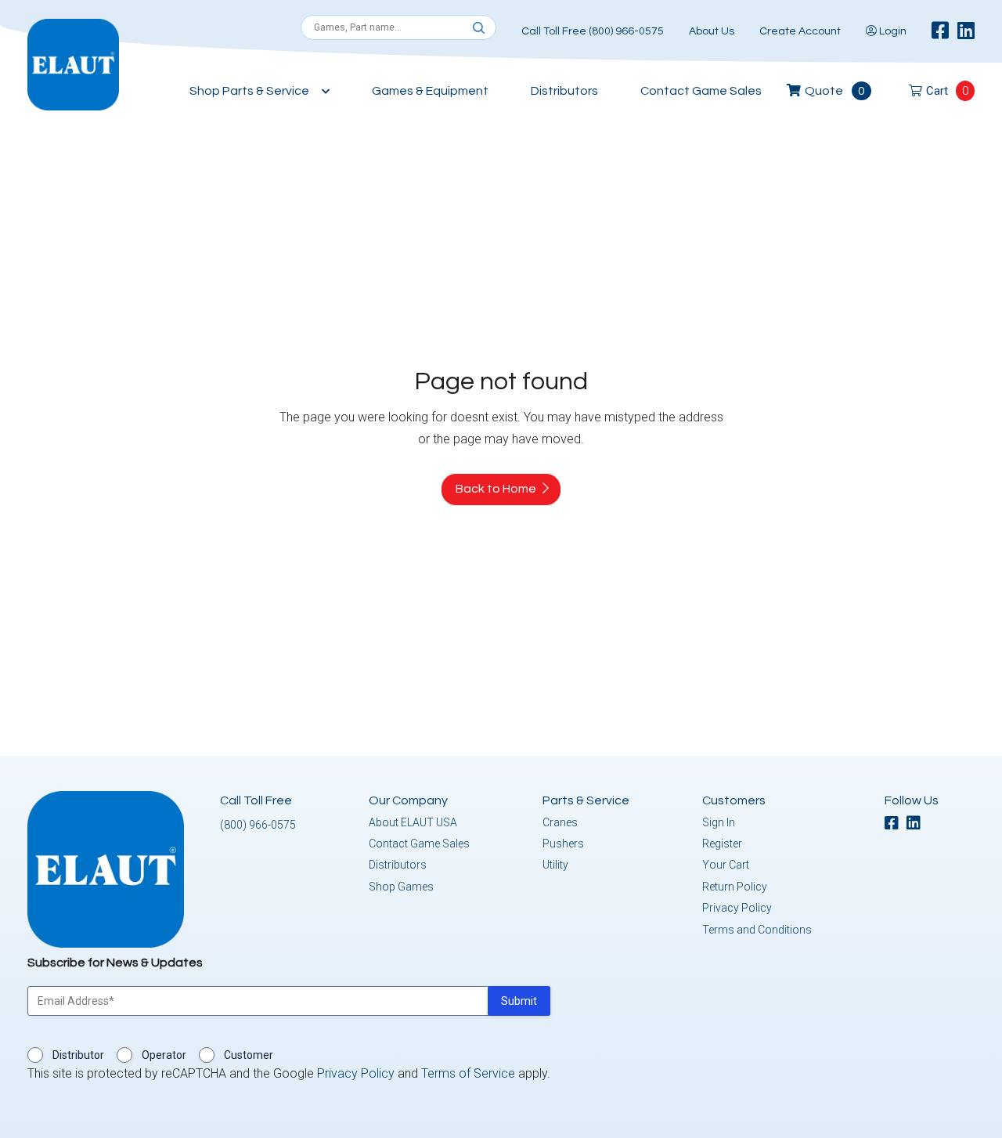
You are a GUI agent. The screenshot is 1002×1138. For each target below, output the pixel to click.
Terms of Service (468, 1073)
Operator (164, 1055)
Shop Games (401, 886)
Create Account (800, 31)
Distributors (564, 91)
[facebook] (940, 31)
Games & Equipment (430, 91)
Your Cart (725, 864)
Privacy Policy (737, 907)
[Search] (479, 28)
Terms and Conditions (757, 929)
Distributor (78, 1055)
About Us (711, 31)
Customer (248, 1055)
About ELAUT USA (413, 822)
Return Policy (734, 886)
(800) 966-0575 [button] (258, 824)
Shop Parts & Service (249, 91)
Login (891, 31)
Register (722, 843)
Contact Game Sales (701, 91)
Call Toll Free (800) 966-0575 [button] (592, 31)
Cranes (560, 822)
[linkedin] (966, 31)
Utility (555, 864)
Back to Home (496, 488)
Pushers (563, 843)
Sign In (718, 822)
